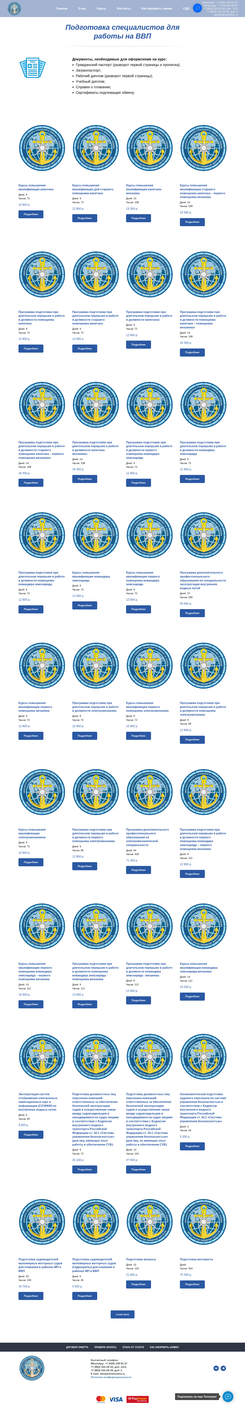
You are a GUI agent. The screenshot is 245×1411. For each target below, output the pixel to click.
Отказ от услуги (133, 1347)
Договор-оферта (77, 1347)
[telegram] (223, 1370)
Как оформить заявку (157, 8)
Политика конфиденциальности (111, 1377)
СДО (186, 8)
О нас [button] (82, 8)
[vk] (216, 1370)
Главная (61, 8)
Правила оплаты (105, 1347)
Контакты (124, 8)
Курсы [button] (101, 8)
